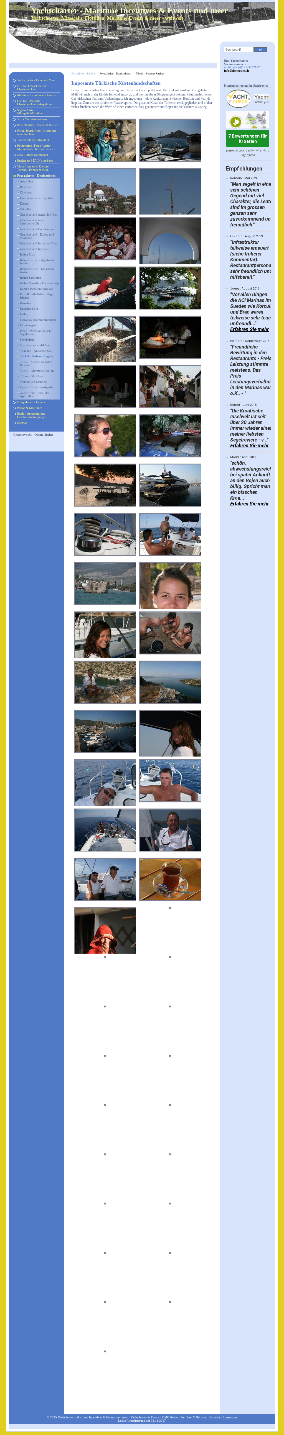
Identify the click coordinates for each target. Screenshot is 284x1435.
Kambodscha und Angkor (36, 288)
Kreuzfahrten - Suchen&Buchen (38, 125)
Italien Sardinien (30, 277)
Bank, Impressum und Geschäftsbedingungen (31, 415)
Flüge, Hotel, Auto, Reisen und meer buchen (37, 132)
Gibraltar (25, 209)
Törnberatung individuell (33, 139)
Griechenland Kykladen (35, 249)
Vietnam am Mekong (33, 381)
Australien (26, 181)
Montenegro (28, 325)
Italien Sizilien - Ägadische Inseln (37, 261)
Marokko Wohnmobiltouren (38, 319)
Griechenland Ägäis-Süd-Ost (38, 214)
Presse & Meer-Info (29, 407)
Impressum (230, 1417)
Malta (23, 314)
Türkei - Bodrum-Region (36, 356)
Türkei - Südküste (31, 376)
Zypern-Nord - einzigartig (37, 387)
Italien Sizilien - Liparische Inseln (37, 270)
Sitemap (22, 422)
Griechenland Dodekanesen (37, 229)
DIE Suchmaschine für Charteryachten (31, 87)
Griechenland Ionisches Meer (38, 243)
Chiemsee (26, 192)
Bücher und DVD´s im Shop (35, 160)
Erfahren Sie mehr (249, 329)
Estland (24, 203)
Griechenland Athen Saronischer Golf (32, 221)
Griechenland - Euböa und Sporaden (37, 236)
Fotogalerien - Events (31, 402)
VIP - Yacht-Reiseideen (32, 119)
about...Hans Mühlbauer (32, 154)
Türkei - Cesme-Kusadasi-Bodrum (36, 363)
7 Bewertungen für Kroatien (247, 138)
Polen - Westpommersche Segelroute (36, 332)
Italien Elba (27, 254)
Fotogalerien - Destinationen (36, 175)
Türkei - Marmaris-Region (37, 370)
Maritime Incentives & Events (36, 95)
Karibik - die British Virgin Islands (37, 296)
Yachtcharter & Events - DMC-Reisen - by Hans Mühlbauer (169, 1417)
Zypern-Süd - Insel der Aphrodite (34, 394)
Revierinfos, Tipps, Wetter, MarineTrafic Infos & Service (36, 147)
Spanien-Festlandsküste (35, 345)
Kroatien (25, 303)
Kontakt (215, 1417)
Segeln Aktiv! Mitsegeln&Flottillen (30, 111)
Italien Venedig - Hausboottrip (39, 283)
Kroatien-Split (29, 308)
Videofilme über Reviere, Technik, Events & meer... (33, 168)
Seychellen (27, 339)
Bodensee (26, 187)
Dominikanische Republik (36, 198)
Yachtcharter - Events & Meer (36, 80)
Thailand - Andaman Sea (36, 350)
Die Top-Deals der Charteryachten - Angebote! (35, 102)
